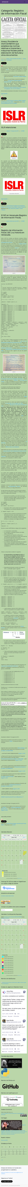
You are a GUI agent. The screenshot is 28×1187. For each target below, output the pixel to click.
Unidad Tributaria (21, 207)
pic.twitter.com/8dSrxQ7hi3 (7, 786)
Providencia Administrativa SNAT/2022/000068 (13, 916)
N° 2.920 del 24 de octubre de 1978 (14, 403)
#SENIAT (4, 807)
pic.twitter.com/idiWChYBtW (7, 750)
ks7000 (22, 131)
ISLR (9, 208)
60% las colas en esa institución (12, 447)
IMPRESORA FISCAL (8, 103)
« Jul (2, 1159)
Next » (24, 837)
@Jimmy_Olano (4, 808)
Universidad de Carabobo (6, 242)
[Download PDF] (2, 65)
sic (22, 415)
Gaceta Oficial (10, 100)
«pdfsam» (16, 380)
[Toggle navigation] (24, 2)
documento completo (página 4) (15, 80)
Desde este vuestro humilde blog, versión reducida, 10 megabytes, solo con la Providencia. (15, 88)
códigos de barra (22, 243)
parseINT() (16, 618)
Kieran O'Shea (20, 878)
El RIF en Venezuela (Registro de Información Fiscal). (14, 216)
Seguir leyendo (5, 93)
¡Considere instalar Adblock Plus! (7, 895)
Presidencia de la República (19, 205)
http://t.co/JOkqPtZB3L (16, 807)
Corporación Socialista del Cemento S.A (9, 666)
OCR (7, 69)
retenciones (13, 208)
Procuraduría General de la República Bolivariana (12, 378)
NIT (13, 825)
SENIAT (12, 102)
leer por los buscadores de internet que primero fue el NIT (14, 342)
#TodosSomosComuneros (6, 758)
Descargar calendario (5, 918)
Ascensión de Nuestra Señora (25, 853)
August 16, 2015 (4, 810)
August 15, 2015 (22, 753)
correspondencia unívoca (14, 486)
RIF (13, 103)
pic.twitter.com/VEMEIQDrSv (7, 768)
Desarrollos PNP (7, 82)
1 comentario (9, 60)
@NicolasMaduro (21, 748)
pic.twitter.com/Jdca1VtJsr (18, 758)
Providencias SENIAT (17, 100)
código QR (3, 456)
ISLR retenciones (8, 127)
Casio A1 (17, 247)
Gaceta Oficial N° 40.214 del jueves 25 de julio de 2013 (14, 451)
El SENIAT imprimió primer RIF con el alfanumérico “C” (12, 797)
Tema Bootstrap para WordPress (14, 1185)
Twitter (11, 741)
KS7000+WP (5, 1)
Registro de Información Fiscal (7, 207)
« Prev (4, 837)
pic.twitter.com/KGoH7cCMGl (7, 776)
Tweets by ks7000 (4, 1140)
